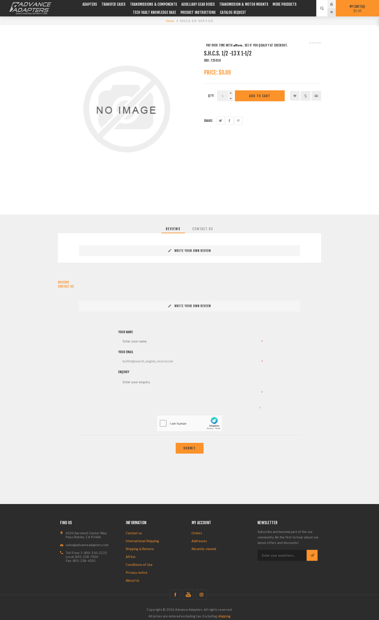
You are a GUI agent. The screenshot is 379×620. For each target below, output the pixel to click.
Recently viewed (203, 549)
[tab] (173, 228)
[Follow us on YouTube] (188, 595)
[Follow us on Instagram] (201, 595)
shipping (224, 616)
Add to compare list (305, 96)
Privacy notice (136, 572)
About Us (132, 580)
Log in (335, 4)
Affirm (130, 557)
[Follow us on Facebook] (175, 595)
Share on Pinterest (238, 121)
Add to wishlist (295, 96)
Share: (208, 121)
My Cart (357, 8)
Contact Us (202, 229)
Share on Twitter (220, 121)
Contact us (134, 533)
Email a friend (316, 96)
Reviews (173, 229)
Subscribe (312, 555)
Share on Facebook (229, 121)
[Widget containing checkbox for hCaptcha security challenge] (189, 423)
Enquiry (123, 372)
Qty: (211, 96)
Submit (189, 448)
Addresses (199, 541)
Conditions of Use (139, 565)
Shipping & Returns (140, 549)
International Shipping (142, 541)
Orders (196, 533)
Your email (125, 352)
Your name (125, 332)
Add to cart (259, 96)
